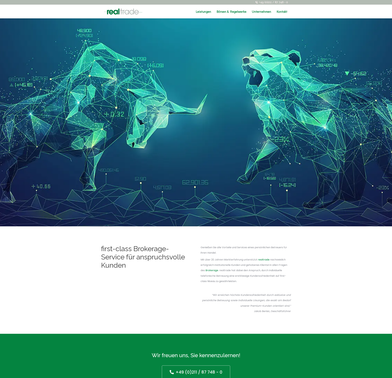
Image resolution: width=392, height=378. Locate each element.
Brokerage (211, 270)
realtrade (264, 259)
